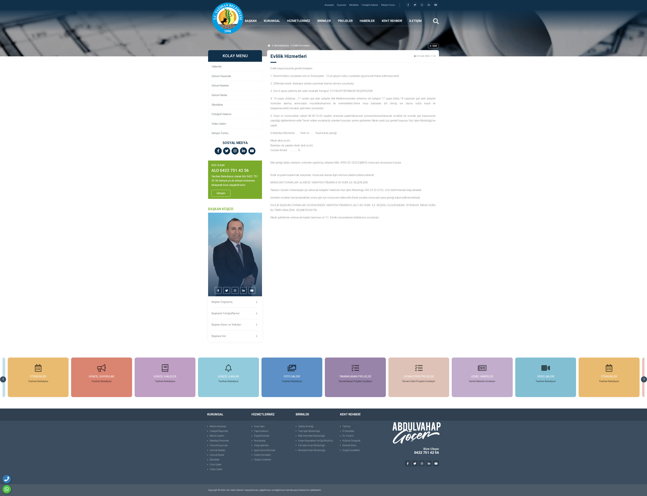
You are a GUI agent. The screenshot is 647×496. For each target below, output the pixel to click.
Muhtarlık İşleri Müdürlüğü (311, 450)
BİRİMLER (324, 21)
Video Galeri (219, 123)
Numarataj (259, 440)
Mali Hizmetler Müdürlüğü (311, 435)
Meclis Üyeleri (217, 435)
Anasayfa (329, 5)
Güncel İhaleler (220, 85)
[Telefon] (7, 479)
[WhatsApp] (7, 489)
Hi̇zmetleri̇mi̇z (281, 45)
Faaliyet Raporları (219, 431)
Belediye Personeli (219, 440)
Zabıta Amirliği (305, 426)
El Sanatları (348, 431)
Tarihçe (346, 426)
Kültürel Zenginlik (351, 440)
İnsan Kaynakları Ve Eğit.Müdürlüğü (316, 440)
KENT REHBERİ (392, 21)
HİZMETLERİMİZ (298, 21)
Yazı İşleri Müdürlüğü (309, 431)
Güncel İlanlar (219, 95)
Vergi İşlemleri (261, 445)
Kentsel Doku (349, 445)
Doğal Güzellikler (351, 450)
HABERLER (367, 21)
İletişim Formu (388, 5)
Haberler (217, 66)
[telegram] (415, 5)
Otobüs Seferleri (262, 459)
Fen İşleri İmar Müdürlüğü (311, 445)
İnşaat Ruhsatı (261, 435)
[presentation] (3, 379)
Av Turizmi (348, 435)
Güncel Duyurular (221, 76)
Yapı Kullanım (261, 431)
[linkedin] (428, 5)
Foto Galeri (215, 464)
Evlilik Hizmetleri (262, 455)
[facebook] (408, 5)
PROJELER (345, 21)
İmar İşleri (259, 426)
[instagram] (422, 5)
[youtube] (435, 5)
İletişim (221, 193)
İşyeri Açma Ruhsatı (264, 450)
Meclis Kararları (218, 426)
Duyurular (342, 5)
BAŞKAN (251, 21)
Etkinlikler (354, 5)
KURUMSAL (272, 21)
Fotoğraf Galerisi (370, 5)
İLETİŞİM (415, 21)
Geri (434, 46)
